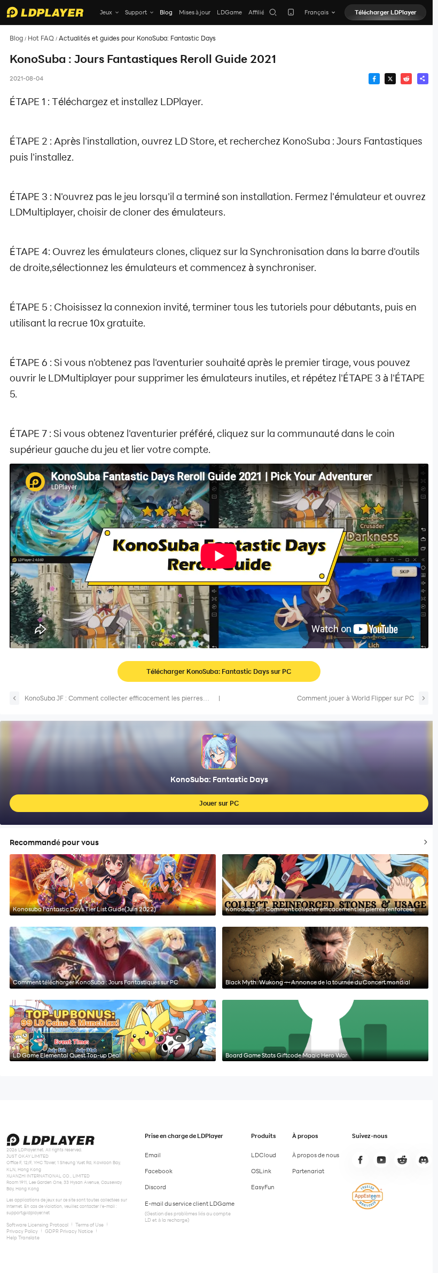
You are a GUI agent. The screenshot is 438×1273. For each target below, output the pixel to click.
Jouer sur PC (219, 803)
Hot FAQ (41, 38)
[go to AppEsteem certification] (367, 1196)
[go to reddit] (402, 1160)
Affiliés (257, 12)
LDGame (229, 12)
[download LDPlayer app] (291, 12)
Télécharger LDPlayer (386, 12)
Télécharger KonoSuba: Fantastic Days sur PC (219, 671)
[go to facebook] (360, 1160)
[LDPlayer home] (44, 12)
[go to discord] (424, 1160)
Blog (166, 12)
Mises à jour (194, 12)
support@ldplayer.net (28, 1212)
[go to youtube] (381, 1160)
